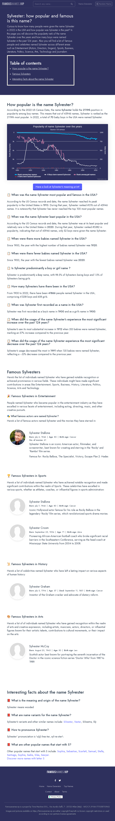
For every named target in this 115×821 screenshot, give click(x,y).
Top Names (68, 786)
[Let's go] (72, 4)
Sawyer (45, 755)
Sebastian (71, 751)
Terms (64, 791)
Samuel (92, 751)
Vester (77, 722)
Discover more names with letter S (25, 758)
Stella (101, 751)
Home (41, 786)
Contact (48, 791)
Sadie (30, 755)
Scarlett (82, 751)
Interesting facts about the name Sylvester (33, 79)
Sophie (21, 755)
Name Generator (85, 4)
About (56, 791)
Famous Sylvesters (21, 74)
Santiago (11, 755)
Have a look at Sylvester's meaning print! (58, 187)
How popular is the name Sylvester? (30, 68)
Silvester (68, 722)
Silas (36, 755)
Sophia (61, 751)
